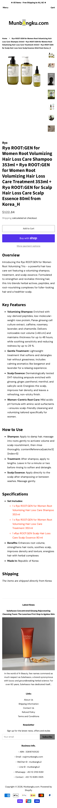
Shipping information (29, 704)
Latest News (28, 604)
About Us (28, 699)
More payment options (28, 246)
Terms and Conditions (28, 716)
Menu (5, 7)
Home (4, 38)
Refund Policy (28, 712)
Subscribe (47, 737)
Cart (53, 7)
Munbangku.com (31, 786)
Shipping (7, 218)
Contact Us (28, 708)
